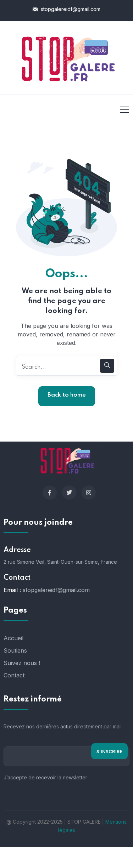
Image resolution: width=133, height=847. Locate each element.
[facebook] (50, 492)
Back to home (67, 395)
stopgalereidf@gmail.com (69, 9)
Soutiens (15, 650)
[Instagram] (89, 492)
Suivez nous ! (22, 662)
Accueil (13, 638)
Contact (14, 675)
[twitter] (69, 492)
